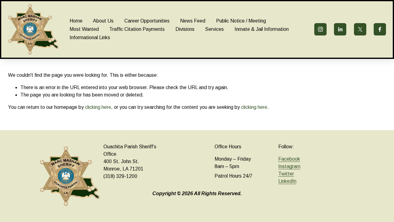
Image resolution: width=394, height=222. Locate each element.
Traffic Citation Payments (137, 29)
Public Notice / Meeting (241, 20)
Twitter (286, 173)
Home (76, 20)
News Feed (192, 20)
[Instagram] (320, 29)
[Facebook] (380, 29)
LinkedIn (287, 181)
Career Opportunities (147, 20)
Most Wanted (84, 29)
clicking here (98, 107)
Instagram (289, 166)
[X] (360, 29)
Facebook (289, 159)
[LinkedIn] (340, 29)
